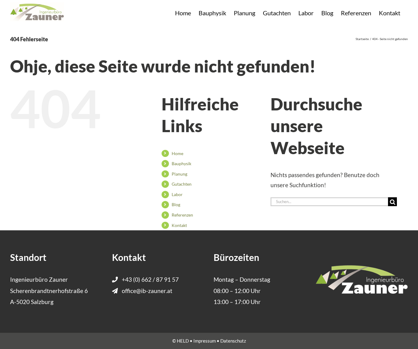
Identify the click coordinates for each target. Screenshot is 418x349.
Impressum (204, 340)
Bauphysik (181, 163)
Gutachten (182, 184)
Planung (179, 173)
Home (177, 153)
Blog (176, 204)
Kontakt (179, 225)
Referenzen (182, 214)
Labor (177, 194)
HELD (183, 340)
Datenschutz (233, 340)
